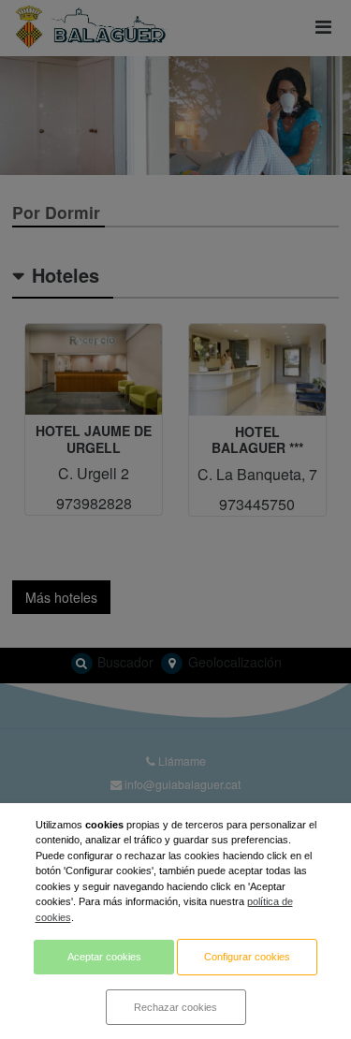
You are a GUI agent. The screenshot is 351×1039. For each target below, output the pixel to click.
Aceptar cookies (104, 956)
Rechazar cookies (175, 1007)
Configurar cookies (247, 956)
